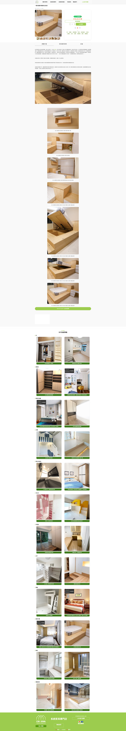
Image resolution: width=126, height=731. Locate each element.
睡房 (38, 8)
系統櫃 (55, 49)
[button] (45, 2)
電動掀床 (86, 33)
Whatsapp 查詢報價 (63, 308)
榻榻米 (70, 32)
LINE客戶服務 (85, 2)
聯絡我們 (59, 724)
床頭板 (42, 8)
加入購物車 (81, 24)
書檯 (75, 33)
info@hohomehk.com (80, 716)
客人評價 (41, 726)
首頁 (35, 8)
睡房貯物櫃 (74, 32)
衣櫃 (78, 32)
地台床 (87, 32)
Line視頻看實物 (78, 16)
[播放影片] (60, 35)
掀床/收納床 (83, 32)
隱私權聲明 (81, 723)
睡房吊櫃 (79, 33)
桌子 (72, 33)
